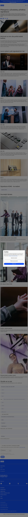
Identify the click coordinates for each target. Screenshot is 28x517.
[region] (14, 258)
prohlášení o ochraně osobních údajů (13, 255)
